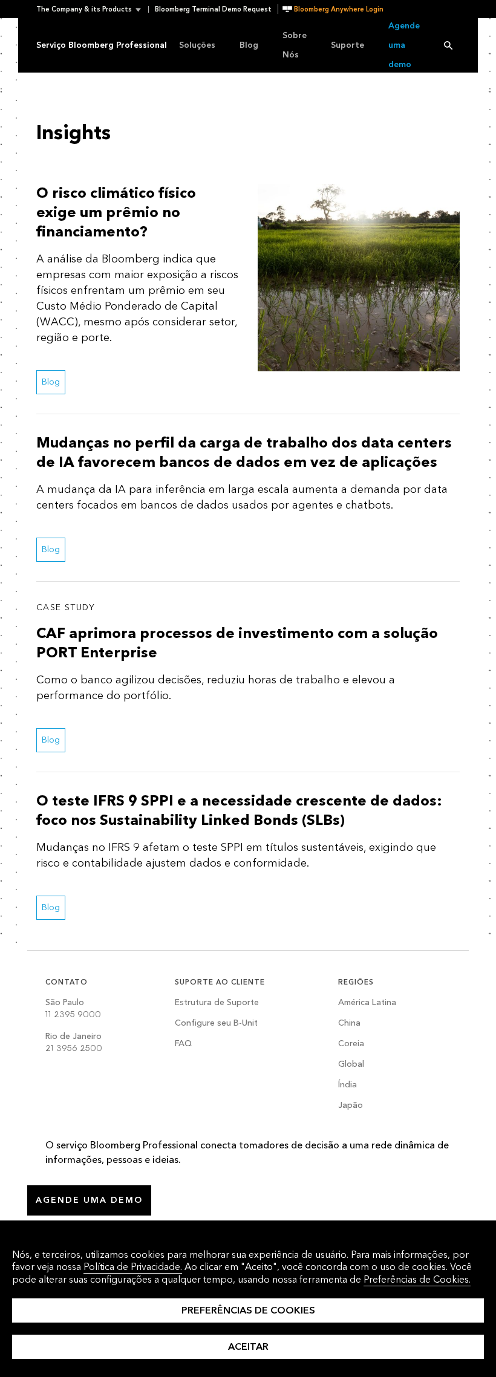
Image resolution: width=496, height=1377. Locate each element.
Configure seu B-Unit (216, 1023)
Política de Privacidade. (132, 1266)
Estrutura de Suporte (217, 1003)
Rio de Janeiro (73, 1042)
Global (351, 1065)
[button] (92, 9)
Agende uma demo (404, 45)
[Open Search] (448, 45)
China (349, 1023)
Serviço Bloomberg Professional (101, 45)
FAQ (183, 1044)
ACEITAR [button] (248, 1346)
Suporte (347, 45)
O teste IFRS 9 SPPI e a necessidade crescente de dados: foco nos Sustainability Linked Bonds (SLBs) (239, 811)
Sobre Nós (294, 45)
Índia (347, 1085)
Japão (350, 1106)
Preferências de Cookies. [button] (417, 1279)
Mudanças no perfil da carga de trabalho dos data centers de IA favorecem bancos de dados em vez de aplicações (244, 453)
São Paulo (73, 1008)
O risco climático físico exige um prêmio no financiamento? (116, 212)
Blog (249, 45)
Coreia (351, 1044)
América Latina (367, 1003)
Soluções (197, 45)
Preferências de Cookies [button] (248, 1310)
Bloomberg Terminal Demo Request (213, 9)
